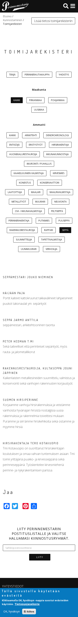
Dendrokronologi (57, 135)
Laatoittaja (15, 192)
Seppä (65, 230)
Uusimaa (39, 109)
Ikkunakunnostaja (57, 154)
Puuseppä (64, 220)
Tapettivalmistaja (51, 239)
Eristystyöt (36, 144)
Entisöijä (14, 144)
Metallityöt (19, 201)
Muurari (40, 201)
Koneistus (25, 182)
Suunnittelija (24, 239)
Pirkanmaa (35, 100)
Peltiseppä (57, 211)
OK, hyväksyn (11, 611)
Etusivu (7, 16)
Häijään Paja (14, 293)
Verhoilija (51, 249)
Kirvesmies (58, 173)
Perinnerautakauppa (37, 74)
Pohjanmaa (58, 100)
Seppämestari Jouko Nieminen (28, 277)
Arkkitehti (31, 135)
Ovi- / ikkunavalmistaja (28, 211)
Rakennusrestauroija (22, 230)
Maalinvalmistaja (60, 192)
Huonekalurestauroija (23, 154)
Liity (39, 557)
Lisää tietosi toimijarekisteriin (53, 21)
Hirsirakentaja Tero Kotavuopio (31, 443)
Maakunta (39, 89)
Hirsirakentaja (60, 144)
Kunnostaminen (12, 20)
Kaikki (16, 100)
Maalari (36, 192)
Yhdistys (64, 74)
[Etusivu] (14, 6)
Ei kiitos (29, 611)
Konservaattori (49, 182)
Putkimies (43, 220)
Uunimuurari (29, 249)
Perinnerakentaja (19, 220)
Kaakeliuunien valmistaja (29, 173)
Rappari (48, 230)
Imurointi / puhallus (39, 163)
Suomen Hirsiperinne (20, 400)
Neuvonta (60, 201)
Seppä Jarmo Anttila (20, 320)
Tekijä (12, 74)
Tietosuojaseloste (27, 604)
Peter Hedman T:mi (18, 341)
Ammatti (39, 124)
